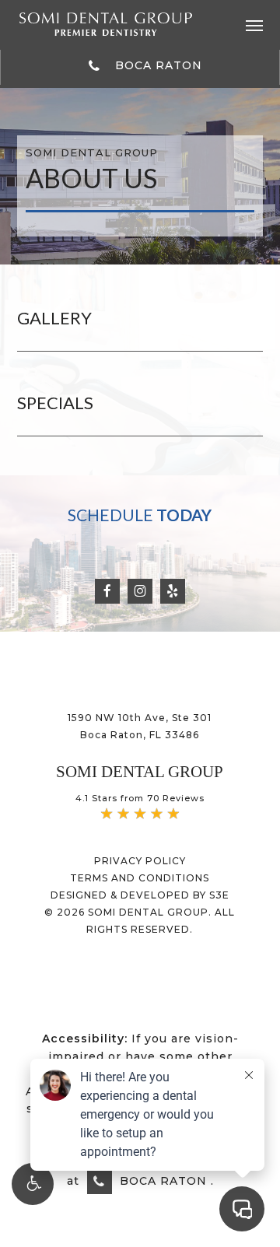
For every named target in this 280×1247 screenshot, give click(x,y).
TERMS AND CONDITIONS (139, 878)
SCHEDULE (140, 514)
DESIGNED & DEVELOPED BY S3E (140, 895)
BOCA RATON (156, 65)
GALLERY (54, 317)
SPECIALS (55, 402)
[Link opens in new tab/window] (107, 589)
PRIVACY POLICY (140, 861)
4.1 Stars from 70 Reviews (140, 798)
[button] (254, 24)
